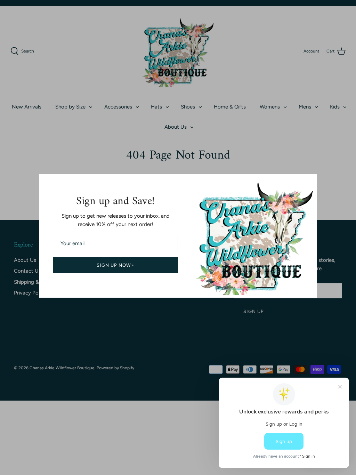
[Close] (308, 182)
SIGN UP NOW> (116, 265)
